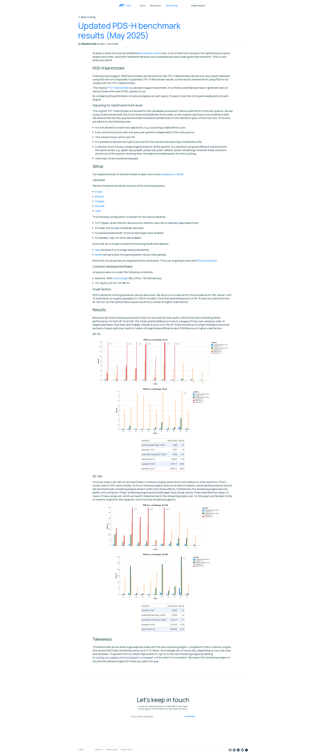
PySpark (100, 201)
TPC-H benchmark (118, 87)
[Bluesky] (242, 750)
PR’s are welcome (207, 260)
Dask (98, 211)
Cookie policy (112, 749)
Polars (98, 191)
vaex (98, 249)
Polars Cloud (197, 5)
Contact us (99, 749)
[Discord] (234, 750)
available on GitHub (172, 174)
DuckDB (99, 206)
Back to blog (88, 17)
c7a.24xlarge (120, 278)
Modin (98, 254)
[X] (246, 750)
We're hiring (172, 5)
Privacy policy (127, 749)
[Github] (230, 750)
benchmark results (150, 53)
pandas (99, 196)
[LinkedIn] (238, 750)
